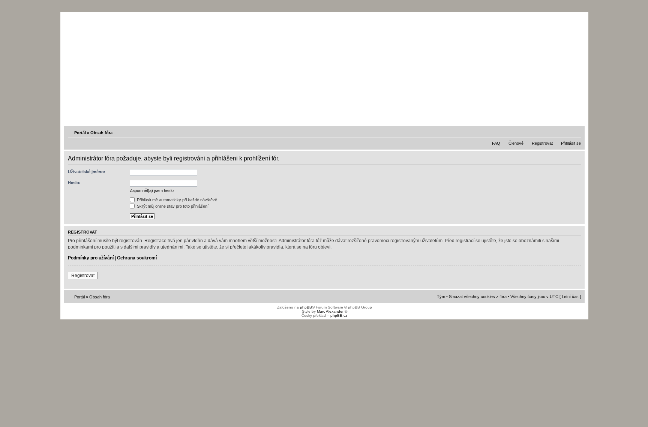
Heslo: (74, 182)
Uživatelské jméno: (86, 171)
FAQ (496, 143)
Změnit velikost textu (576, 132)
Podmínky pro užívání (91, 258)
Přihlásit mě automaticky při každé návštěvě (176, 200)
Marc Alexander (330, 311)
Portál (80, 132)
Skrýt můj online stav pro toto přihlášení (172, 206)
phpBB (306, 307)
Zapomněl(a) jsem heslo (152, 190)
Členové (516, 143)
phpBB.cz (338, 315)
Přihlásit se (571, 143)
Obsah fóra (101, 132)
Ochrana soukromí (137, 258)
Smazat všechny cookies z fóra (478, 296)
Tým (441, 296)
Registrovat (542, 143)
